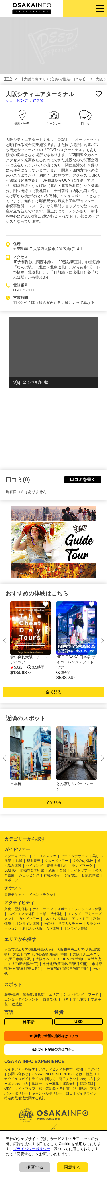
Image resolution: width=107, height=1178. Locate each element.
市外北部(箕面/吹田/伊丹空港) (65, 964)
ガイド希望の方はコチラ (56, 1049)
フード (93, 995)
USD (78, 1021)
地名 (65, 999)
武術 (51, 870)
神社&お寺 (52, 875)
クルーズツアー (56, 861)
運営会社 (69, 1084)
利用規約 (80, 1089)
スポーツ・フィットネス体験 (79, 909)
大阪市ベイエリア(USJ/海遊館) (59, 959)
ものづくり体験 (56, 919)
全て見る (54, 692)
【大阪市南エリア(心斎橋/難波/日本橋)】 (54, 79)
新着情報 (86, 1084)
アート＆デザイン (74, 856)
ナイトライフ (43, 909)
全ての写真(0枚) (36, 382)
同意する (72, 1167)
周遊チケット (14, 895)
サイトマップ (25, 1089)
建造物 (38, 100)
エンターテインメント (21, 999)
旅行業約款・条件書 (54, 1089)
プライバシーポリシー (31, 1149)
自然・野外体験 (51, 914)
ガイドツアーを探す (19, 1069)
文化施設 (79, 999)
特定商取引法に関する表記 (24, 1098)
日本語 (29, 1021)
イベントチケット (42, 895)
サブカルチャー (70, 924)
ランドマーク (82, 866)
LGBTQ (10, 870)
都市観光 (33, 861)
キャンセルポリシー (47, 1093)
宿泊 (79, 1069)
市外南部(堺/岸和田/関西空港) (65, 969)
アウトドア (80, 919)
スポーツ (11, 880)
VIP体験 (53, 928)
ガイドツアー (29, 919)
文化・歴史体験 (16, 909)
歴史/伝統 (11, 995)
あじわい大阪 (32, 928)
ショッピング (17, 100)
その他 (49, 924)
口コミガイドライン (81, 1093)
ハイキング (34, 866)
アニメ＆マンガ (44, 856)
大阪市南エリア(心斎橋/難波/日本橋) (40, 954)
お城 (18, 861)
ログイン (94, 1069)
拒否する (34, 1167)
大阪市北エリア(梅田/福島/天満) (28, 949)
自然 (62, 870)
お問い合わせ (18, 1074)
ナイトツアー (80, 870)
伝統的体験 (90, 875)
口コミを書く (83, 479)
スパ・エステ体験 (21, 914)
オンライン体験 (27, 924)
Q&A (7, 1089)
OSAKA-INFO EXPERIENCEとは (57, 1074)
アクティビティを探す (56, 1069)
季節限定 (71, 875)
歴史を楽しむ (57, 866)
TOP (8, 79)
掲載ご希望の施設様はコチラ (56, 1036)
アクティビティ (16, 856)
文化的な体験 (83, 861)
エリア (54, 995)
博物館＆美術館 (32, 870)
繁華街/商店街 (34, 995)
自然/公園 (50, 999)
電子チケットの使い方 (76, 1079)
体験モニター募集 (45, 1084)
